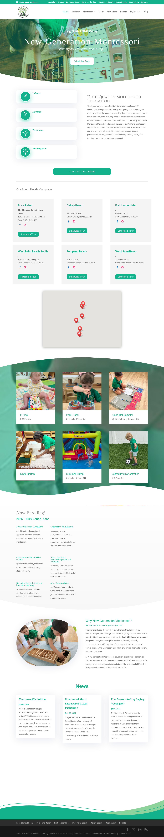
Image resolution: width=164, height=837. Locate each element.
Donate (144, 2)
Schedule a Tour (82, 61)
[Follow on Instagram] (25, 225)
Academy (76, 12)
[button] (77, 320)
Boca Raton (134, 2)
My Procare (135, 12)
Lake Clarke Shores (56, 2)
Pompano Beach (73, 2)
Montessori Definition (32, 699)
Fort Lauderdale (89, 2)
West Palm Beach (106, 2)
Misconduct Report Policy (104, 833)
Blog (146, 12)
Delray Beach (121, 2)
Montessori (88, 12)
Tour (101, 12)
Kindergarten (39, 148)
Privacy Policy (125, 833)
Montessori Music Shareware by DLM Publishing (76, 703)
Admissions (112, 12)
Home (65, 12)
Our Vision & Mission (82, 171)
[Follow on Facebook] (20, 225)
